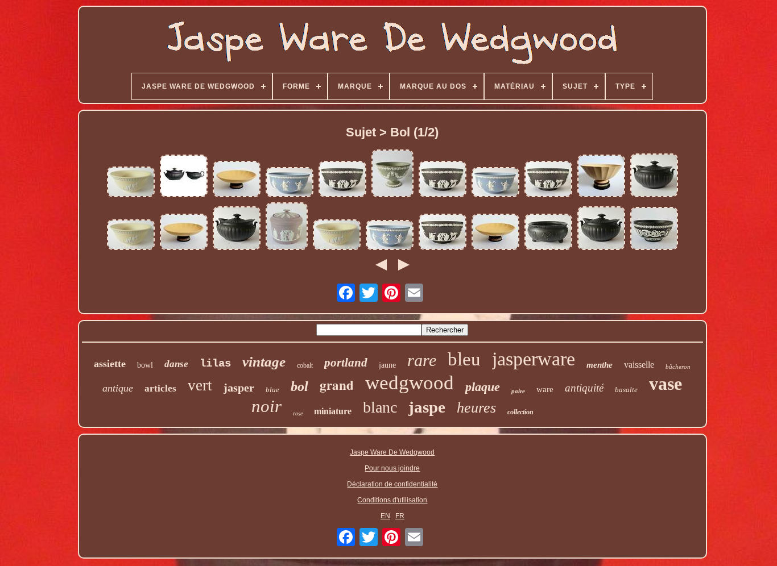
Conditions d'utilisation (392, 500)
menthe (599, 364)
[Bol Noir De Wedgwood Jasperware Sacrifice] (548, 180)
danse (176, 364)
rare (421, 360)
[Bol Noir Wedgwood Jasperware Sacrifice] (442, 180)
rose (298, 413)
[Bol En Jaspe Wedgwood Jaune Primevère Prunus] (130, 235)
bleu (464, 359)
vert (200, 385)
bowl (145, 365)
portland (345, 362)
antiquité (584, 388)
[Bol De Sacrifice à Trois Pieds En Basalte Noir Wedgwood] (548, 232)
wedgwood (409, 383)
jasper (239, 387)
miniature (333, 411)
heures (476, 407)
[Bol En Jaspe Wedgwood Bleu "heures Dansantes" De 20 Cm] (289, 183)
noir (266, 406)
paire (518, 391)
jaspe (426, 407)
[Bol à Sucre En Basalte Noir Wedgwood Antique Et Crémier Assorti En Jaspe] (183, 177)
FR (399, 516)
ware (544, 389)
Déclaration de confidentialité (392, 484)
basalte (626, 389)
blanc (380, 407)
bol (299, 386)
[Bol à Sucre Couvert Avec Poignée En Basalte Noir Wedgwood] (601, 229)
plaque (482, 387)
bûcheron (678, 366)
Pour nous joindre (392, 468)
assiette (110, 363)
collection (520, 412)
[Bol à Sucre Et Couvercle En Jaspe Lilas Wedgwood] (286, 227)
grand (337, 384)
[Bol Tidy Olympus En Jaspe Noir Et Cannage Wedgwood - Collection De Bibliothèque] (495, 232)
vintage (264, 361)
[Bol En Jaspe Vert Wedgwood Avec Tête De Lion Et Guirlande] (392, 174)
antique (117, 388)
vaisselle (639, 364)
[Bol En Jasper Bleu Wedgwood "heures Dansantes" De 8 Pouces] (495, 183)
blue (272, 389)
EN (385, 516)
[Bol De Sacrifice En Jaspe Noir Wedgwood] (442, 232)
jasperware (533, 358)
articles (160, 388)
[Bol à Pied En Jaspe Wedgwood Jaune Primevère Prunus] (130, 183)
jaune (387, 365)
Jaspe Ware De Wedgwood (392, 452)
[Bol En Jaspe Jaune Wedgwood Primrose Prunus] (336, 235)
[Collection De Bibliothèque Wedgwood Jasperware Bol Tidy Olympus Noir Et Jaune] (183, 232)
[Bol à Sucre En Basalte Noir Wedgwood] (654, 176)
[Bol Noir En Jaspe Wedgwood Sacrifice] (342, 180)
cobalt (305, 365)
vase (665, 383)
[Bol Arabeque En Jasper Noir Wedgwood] (654, 229)
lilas (215, 363)
